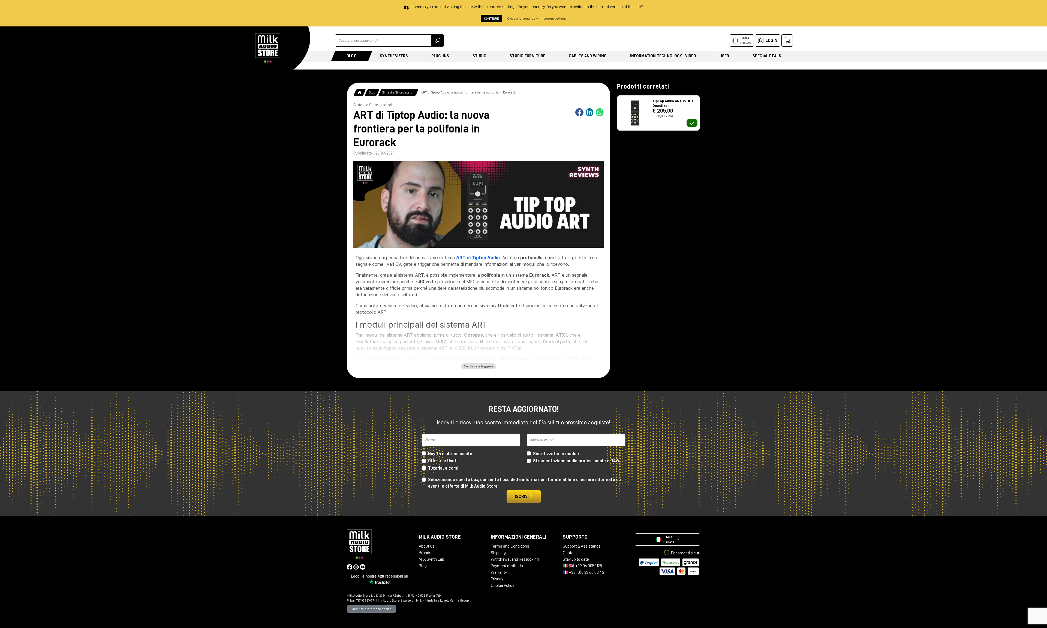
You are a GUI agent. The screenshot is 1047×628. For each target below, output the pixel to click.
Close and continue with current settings (536, 18)
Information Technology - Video (663, 56)
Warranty (499, 572)
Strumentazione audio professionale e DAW (576, 461)
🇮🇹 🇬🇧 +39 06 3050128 (582, 566)
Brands (425, 553)
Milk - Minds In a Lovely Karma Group (442, 600)
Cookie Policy (502, 585)
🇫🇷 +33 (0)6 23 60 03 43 (583, 572)
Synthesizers (394, 56)
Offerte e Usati (443, 461)
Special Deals (767, 56)
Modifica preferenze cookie (371, 609)
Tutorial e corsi (443, 468)
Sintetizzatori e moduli (556, 454)
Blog (352, 56)
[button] (667, 539)
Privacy (497, 579)
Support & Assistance (582, 546)
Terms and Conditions (510, 546)
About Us (427, 546)
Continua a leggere (478, 366)
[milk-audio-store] (267, 48)
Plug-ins (440, 56)
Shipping (498, 553)
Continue (491, 18)
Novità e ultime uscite (450, 454)
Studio (479, 56)
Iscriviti (523, 496)
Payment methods (507, 566)
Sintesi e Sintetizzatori (398, 92)
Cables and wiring (588, 56)
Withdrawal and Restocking (515, 559)
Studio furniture (527, 56)
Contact (570, 553)
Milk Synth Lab (431, 559)
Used (724, 56)
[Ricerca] (437, 40)
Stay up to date (576, 559)
